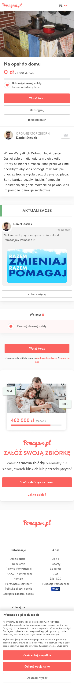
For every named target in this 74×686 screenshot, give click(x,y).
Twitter (19, 532)
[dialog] (37, 648)
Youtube (67, 532)
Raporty (55, 564)
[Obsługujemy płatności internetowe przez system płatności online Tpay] (55, 588)
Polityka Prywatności (18, 568)
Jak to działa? (37, 494)
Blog (55, 573)
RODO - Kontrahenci (19, 573)
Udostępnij (37, 110)
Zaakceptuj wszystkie (37, 655)
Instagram (31, 532)
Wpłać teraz (37, 98)
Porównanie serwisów (18, 583)
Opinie (56, 558)
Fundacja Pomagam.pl (55, 583)
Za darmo (55, 568)
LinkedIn (43, 532)
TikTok (55, 532)
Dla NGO (55, 578)
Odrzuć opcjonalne (37, 666)
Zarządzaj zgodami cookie (18, 593)
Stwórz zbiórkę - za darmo (37, 482)
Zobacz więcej (37, 294)
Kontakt (18, 578)
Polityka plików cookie (18, 588)
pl (60, 6)
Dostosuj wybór (37, 678)
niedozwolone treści (46, 358)
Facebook (7, 532)
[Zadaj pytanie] (65, 135)
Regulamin (18, 564)
